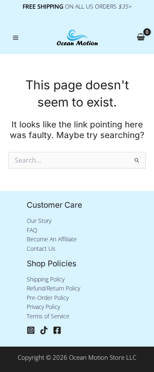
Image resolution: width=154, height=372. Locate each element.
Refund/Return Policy (53, 288)
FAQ (32, 230)
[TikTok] (44, 330)
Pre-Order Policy (48, 298)
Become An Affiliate (52, 239)
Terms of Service (48, 316)
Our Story (39, 221)
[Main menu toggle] (15, 37)
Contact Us (41, 248)
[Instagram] (31, 330)
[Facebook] (57, 330)
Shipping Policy (45, 279)
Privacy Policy (43, 307)
